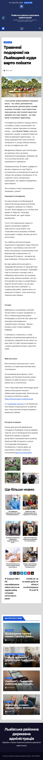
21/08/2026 (11, 640)
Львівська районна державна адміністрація (25, 16)
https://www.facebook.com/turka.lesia (18, 399)
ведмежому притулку (16, 404)
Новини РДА (9, 630)
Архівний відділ (10, 654)
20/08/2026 (11, 664)
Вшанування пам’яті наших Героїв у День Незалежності (18, 636)
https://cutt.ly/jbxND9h (23, 453)
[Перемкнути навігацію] (22, 28)
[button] (40, 28)
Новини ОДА (7, 42)
